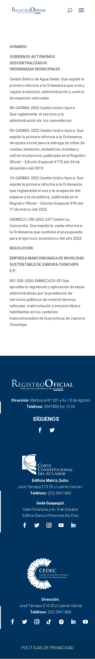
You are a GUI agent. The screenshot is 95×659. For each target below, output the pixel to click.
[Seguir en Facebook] (40, 430)
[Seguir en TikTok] (49, 622)
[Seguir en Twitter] (52, 430)
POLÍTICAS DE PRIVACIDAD (47, 647)
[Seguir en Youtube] (61, 525)
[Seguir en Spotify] (61, 622)
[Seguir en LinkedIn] (73, 525)
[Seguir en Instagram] (49, 525)
